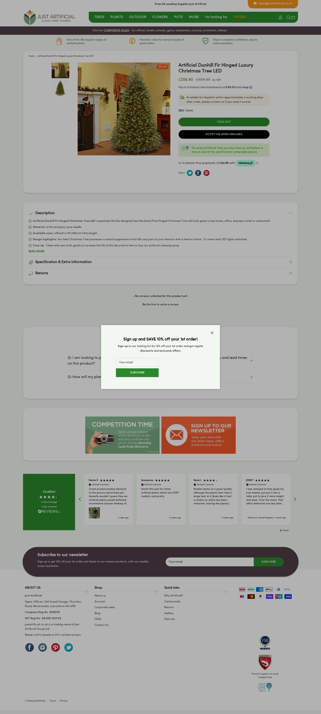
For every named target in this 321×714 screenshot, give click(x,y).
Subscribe (137, 372)
